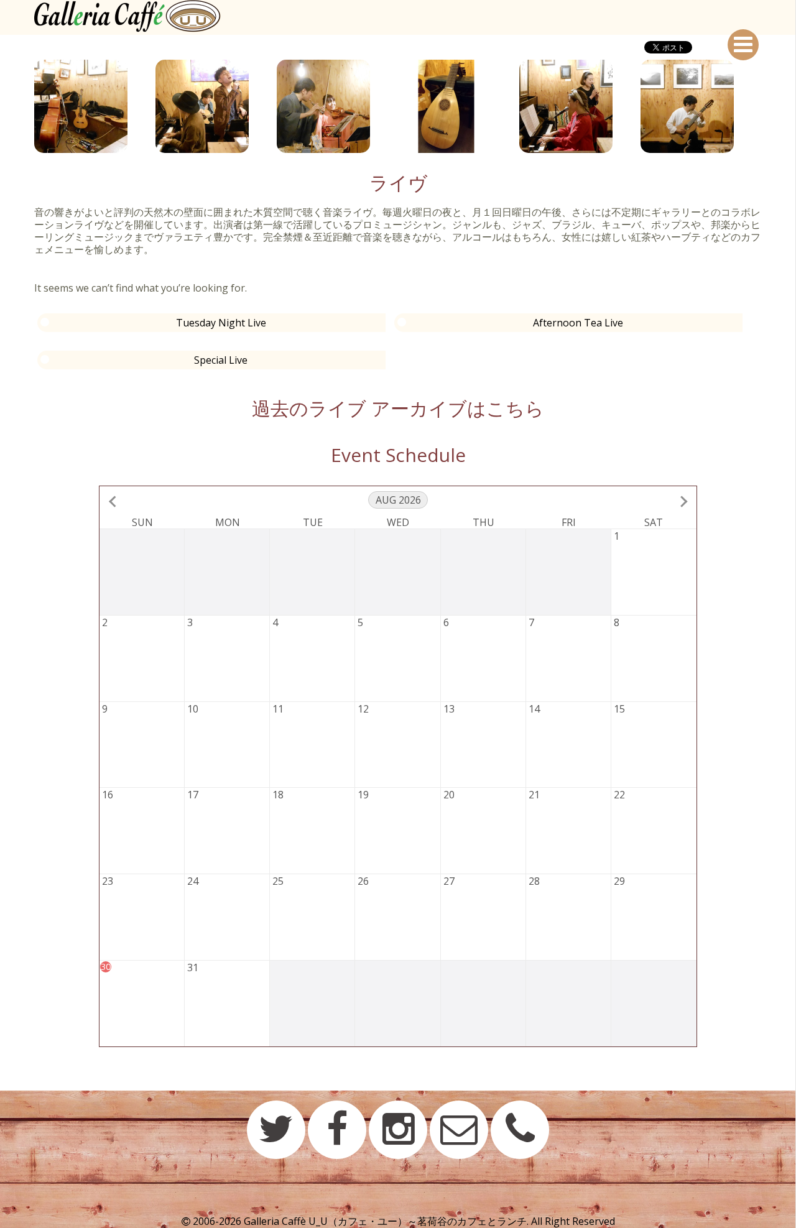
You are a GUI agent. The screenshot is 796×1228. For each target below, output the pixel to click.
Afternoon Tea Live (578, 323)
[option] (94, 106)
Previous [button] (25, 106)
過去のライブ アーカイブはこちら (398, 408)
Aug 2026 (398, 500)
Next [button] (771, 106)
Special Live (221, 360)
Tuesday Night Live (221, 323)
